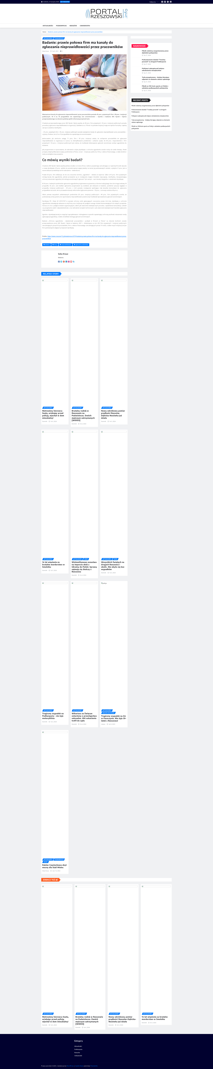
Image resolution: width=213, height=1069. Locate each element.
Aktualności (48, 26)
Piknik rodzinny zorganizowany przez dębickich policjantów (150, 106)
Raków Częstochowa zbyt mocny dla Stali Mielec (54, 866)
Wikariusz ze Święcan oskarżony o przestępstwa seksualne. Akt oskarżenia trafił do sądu (84, 717)
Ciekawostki (85, 26)
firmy (55, 244)
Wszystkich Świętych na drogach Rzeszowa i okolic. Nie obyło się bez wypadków (112, 565)
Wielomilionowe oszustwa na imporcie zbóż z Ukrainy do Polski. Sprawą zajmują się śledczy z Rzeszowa (84, 567)
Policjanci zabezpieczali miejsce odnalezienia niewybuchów (150, 116)
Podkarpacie (61, 26)
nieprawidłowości (66, 244)
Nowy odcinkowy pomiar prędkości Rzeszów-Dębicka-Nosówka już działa (113, 414)
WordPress (70, 1066)
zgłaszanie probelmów (81, 244)
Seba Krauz (45, 51)
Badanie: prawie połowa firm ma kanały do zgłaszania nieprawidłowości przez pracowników (75, 32)
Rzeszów (73, 26)
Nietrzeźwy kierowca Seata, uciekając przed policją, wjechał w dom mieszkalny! (53, 414)
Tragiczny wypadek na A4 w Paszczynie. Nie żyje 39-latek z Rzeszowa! (113, 718)
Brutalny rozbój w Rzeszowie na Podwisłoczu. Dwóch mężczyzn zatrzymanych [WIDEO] (83, 415)
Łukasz (103, 724)
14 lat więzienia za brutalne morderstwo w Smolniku (53, 564)
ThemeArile (94, 1066)
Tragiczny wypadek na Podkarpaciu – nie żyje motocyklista (53, 715)
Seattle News (79, 1066)
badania (47, 244)
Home (44, 32)
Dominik (44, 421)
